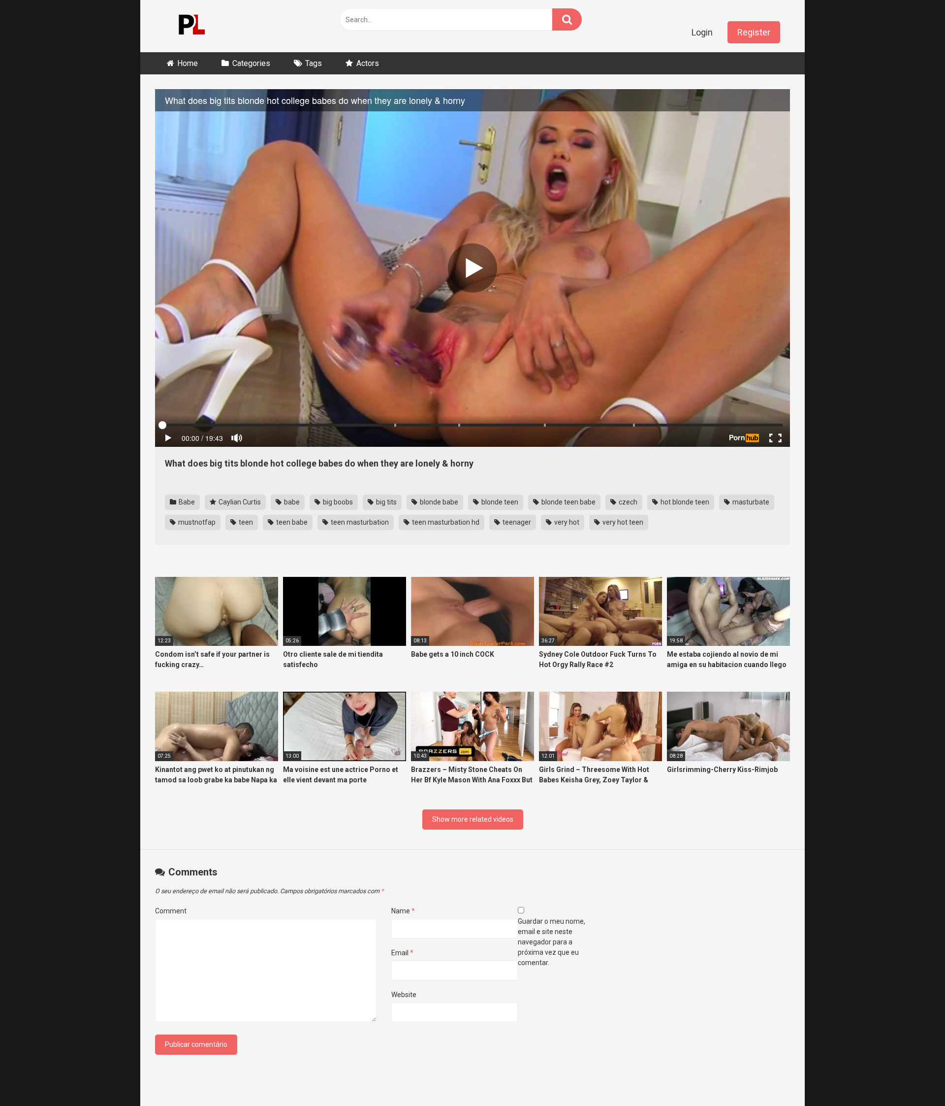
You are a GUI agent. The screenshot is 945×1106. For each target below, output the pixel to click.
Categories (251, 63)
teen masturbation (359, 522)
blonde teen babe (568, 502)
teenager (516, 522)
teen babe (291, 522)
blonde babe (438, 502)
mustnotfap (196, 522)
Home (187, 63)
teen (245, 522)
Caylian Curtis (239, 502)
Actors (367, 63)
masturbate (750, 502)
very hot (566, 522)
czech (627, 502)
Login (702, 32)
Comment (171, 911)
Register (753, 32)
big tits (386, 502)
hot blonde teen (684, 502)
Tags (313, 63)
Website (403, 995)
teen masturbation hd (444, 522)
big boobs (337, 502)
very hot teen (622, 522)
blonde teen (499, 502)
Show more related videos (472, 819)
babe (291, 502)
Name (403, 911)
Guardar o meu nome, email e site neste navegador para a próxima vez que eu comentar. (551, 942)
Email (402, 953)
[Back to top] (912, 1076)
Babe (186, 502)
